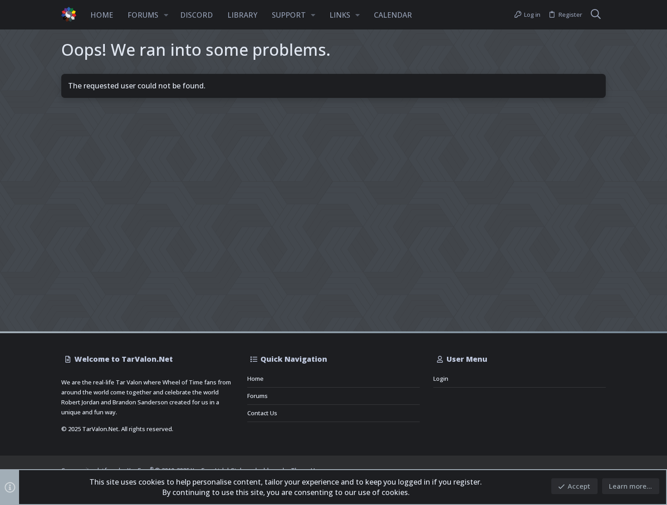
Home (255, 378)
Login (440, 378)
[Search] (596, 15)
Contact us (262, 413)
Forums (257, 396)
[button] (166, 15)
